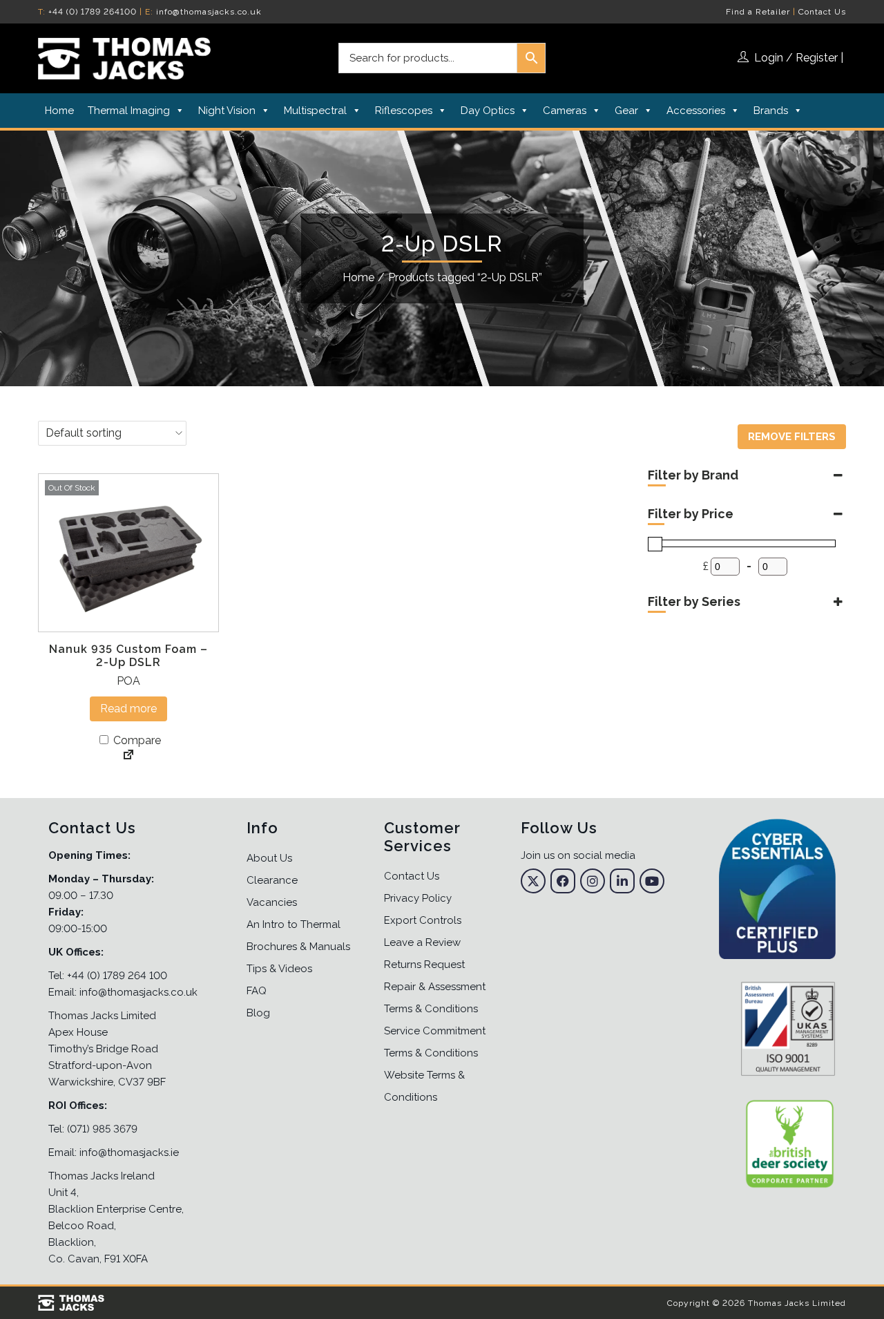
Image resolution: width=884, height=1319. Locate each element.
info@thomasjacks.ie (129, 1152)
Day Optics (488, 110)
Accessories (695, 110)
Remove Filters (792, 436)
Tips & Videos (279, 968)
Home (59, 110)
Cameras (564, 110)
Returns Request (424, 964)
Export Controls (422, 920)
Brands (770, 110)
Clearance (272, 880)
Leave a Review (422, 942)
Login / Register (796, 57)
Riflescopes (403, 110)
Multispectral (315, 110)
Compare (135, 740)
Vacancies (272, 902)
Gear (626, 110)
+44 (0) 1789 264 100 (117, 975)
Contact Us (822, 12)
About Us (269, 858)
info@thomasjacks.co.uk (209, 12)
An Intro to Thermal (293, 924)
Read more (128, 708)
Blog (258, 1013)
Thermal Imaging (129, 110)
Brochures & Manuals (298, 946)
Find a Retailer (758, 12)
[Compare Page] (128, 756)
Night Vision (227, 110)
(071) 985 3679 (102, 1129)
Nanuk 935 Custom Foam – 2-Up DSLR (128, 656)
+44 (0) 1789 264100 (92, 12)
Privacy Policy (418, 898)
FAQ (257, 991)
